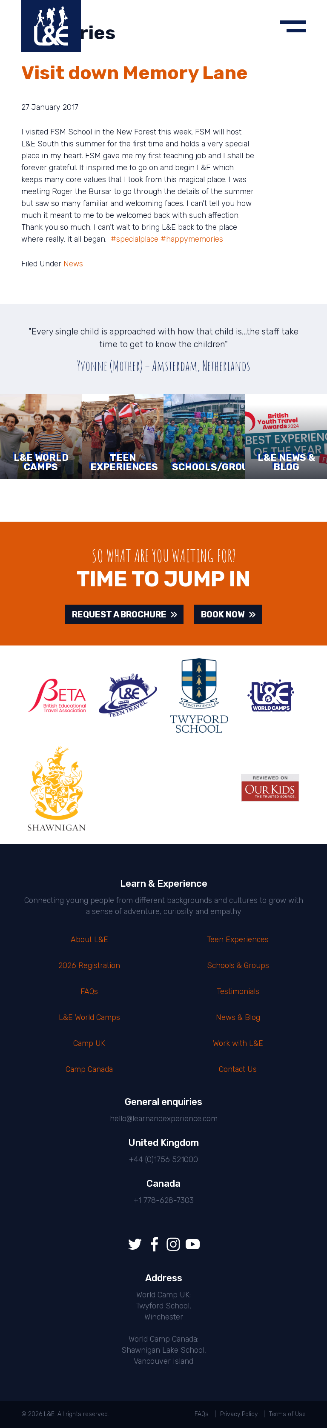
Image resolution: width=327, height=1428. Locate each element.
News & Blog (238, 1017)
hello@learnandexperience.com (164, 1118)
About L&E (89, 939)
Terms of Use (287, 1414)
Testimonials (238, 991)
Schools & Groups (238, 965)
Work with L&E (238, 1043)
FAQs (89, 991)
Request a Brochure (119, 614)
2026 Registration (89, 965)
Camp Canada (89, 1069)
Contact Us (238, 1069)
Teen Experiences (238, 939)
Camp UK (89, 1043)
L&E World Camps (89, 1017)
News (73, 263)
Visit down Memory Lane (134, 73)
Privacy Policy (239, 1414)
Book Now (223, 614)
